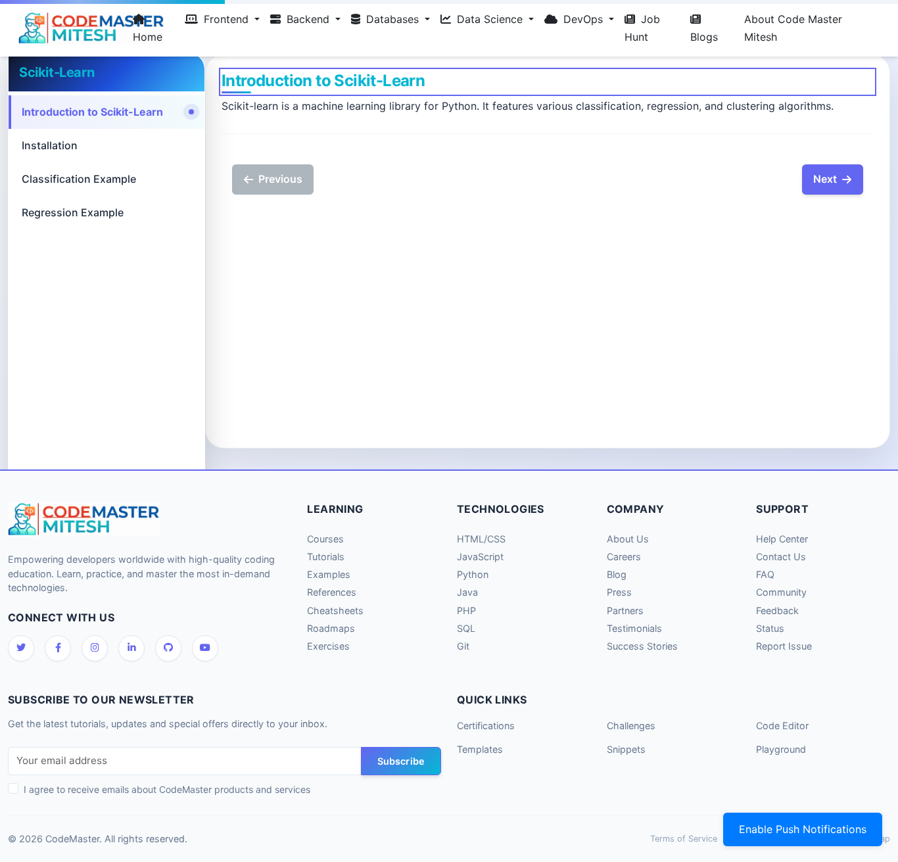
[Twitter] (21, 648)
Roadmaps (331, 628)
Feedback (777, 610)
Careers (624, 556)
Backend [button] (308, 19)
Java (467, 592)
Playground (781, 749)
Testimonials (634, 628)
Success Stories (642, 646)
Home (147, 36)
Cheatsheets (335, 610)
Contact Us (781, 556)
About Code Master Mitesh (793, 27)
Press (619, 592)
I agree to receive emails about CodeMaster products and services (167, 789)
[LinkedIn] (131, 648)
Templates (480, 749)
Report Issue (784, 646)
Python (472, 574)
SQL (466, 628)
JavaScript (480, 556)
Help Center (782, 538)
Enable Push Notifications (802, 829)
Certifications (486, 725)
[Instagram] (95, 648)
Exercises (328, 646)
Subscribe (401, 761)
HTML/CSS (481, 538)
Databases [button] (392, 19)
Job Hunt (642, 27)
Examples (328, 574)
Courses (325, 538)
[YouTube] (205, 648)
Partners (625, 610)
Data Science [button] (490, 19)
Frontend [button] (226, 19)
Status (770, 628)
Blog (616, 574)
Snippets (626, 749)
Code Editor (782, 725)
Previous (280, 178)
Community (781, 592)
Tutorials (325, 556)
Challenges (631, 725)
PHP (466, 610)
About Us (628, 538)
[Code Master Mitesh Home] (67, 28)
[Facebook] (58, 648)
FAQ (765, 574)
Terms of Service (683, 839)
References (331, 592)
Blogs (704, 36)
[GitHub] (168, 648)
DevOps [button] (583, 19)
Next (825, 178)
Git (463, 646)
